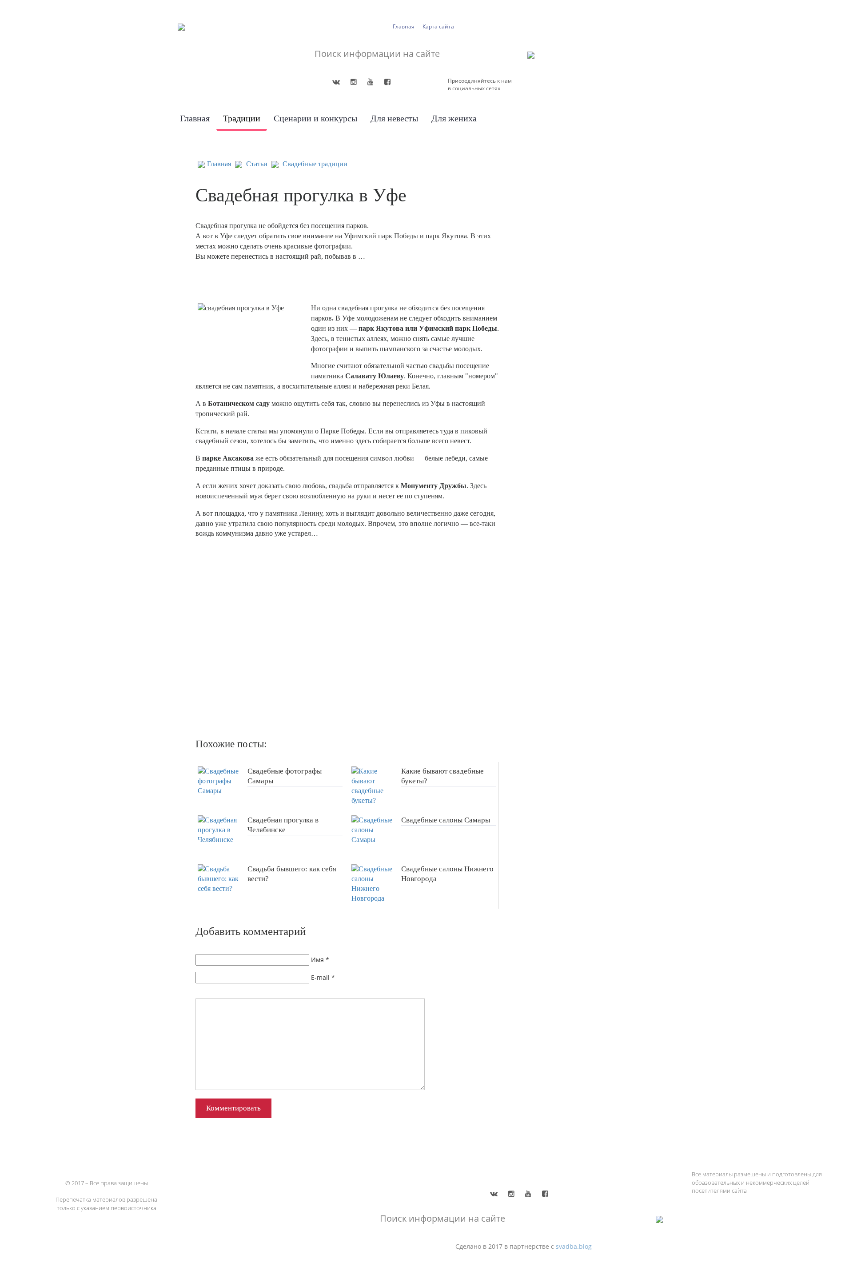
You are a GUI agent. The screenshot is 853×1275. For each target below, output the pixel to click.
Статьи (256, 164)
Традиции (241, 118)
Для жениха (454, 118)
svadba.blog (574, 1246)
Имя (317, 959)
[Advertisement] (324, 635)
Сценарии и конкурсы (315, 118)
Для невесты (394, 118)
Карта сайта (438, 26)
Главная (404, 26)
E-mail (320, 977)
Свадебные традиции (315, 164)
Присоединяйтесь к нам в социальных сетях (480, 84)
